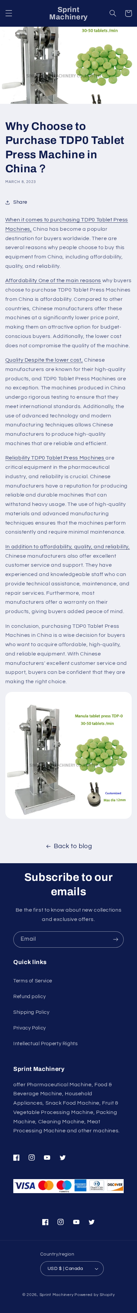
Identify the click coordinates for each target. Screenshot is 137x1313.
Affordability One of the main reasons (53, 280)
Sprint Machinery (57, 1295)
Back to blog (73, 846)
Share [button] (20, 202)
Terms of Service (32, 980)
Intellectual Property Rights (45, 1043)
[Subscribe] (115, 939)
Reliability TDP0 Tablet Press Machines (55, 457)
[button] (8, 13)
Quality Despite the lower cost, (44, 360)
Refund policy (29, 996)
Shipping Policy (31, 1012)
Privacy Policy (29, 1027)
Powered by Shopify (94, 1295)
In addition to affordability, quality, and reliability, (67, 546)
